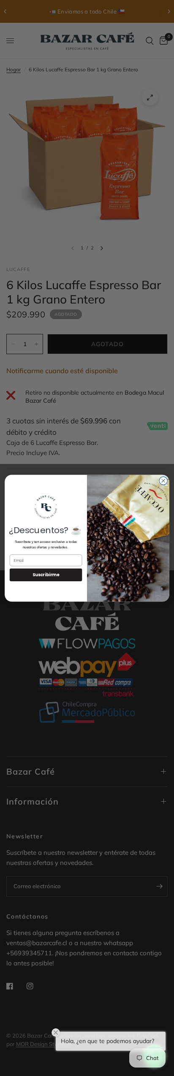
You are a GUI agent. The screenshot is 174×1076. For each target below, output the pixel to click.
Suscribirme (46, 574)
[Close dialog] (163, 481)
